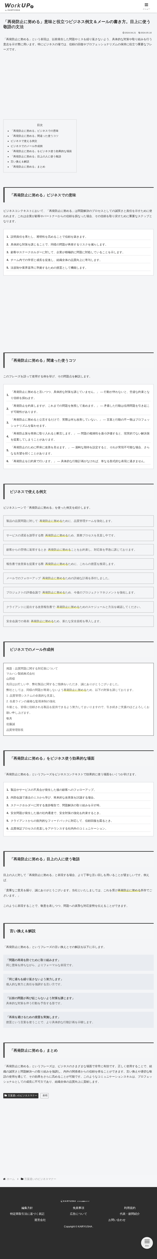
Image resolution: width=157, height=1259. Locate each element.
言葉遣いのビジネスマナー (22, 1095)
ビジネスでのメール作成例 (27, 146)
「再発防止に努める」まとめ (28, 166)
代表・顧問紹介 (130, 1213)
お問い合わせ (117, 1219)
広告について (78, 1213)
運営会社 (40, 1219)
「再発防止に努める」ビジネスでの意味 (34, 130)
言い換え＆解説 (20, 161)
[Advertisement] (78, 85)
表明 (45, 1095)
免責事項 (78, 1207)
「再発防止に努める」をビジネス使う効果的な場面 (41, 151)
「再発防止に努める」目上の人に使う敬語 (36, 156)
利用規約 (130, 1207)
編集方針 (27, 1207)
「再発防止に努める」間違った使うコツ (34, 136)
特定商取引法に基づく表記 (27, 1213)
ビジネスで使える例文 (24, 141)
